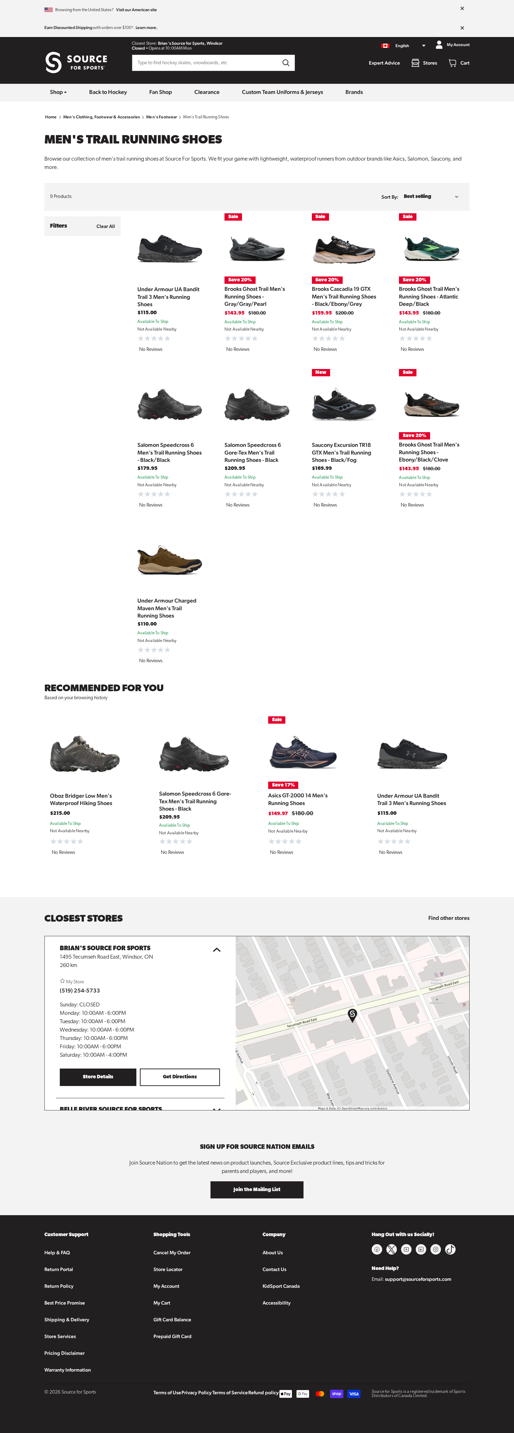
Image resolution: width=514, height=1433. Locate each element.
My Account (166, 1286)
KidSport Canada (281, 1286)
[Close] (462, 9)
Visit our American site (136, 9)
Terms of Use (167, 1392)
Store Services (60, 1336)
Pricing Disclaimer (64, 1353)
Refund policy (263, 1392)
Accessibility (277, 1303)
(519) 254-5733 (80, 990)
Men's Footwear (161, 117)
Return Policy (58, 1286)
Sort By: (389, 197)
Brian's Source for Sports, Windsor (190, 43)
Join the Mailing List (257, 1189)
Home (51, 117)
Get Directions (180, 1077)
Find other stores (449, 918)
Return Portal (58, 1269)
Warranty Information (67, 1370)
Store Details (98, 1077)
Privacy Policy (196, 1392)
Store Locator (168, 1269)
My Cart (162, 1303)
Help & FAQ (57, 1252)
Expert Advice (384, 63)
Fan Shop (160, 92)
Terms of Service (230, 1392)
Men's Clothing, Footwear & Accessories (101, 117)
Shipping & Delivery (66, 1319)
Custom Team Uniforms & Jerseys (282, 92)
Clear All (106, 226)
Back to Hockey (108, 92)
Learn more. (147, 27)
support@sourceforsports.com (418, 1279)
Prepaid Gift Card (173, 1336)
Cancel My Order (172, 1252)
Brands (354, 92)
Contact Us (274, 1269)
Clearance (207, 92)
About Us (273, 1252)
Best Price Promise (64, 1303)
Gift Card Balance (172, 1319)
